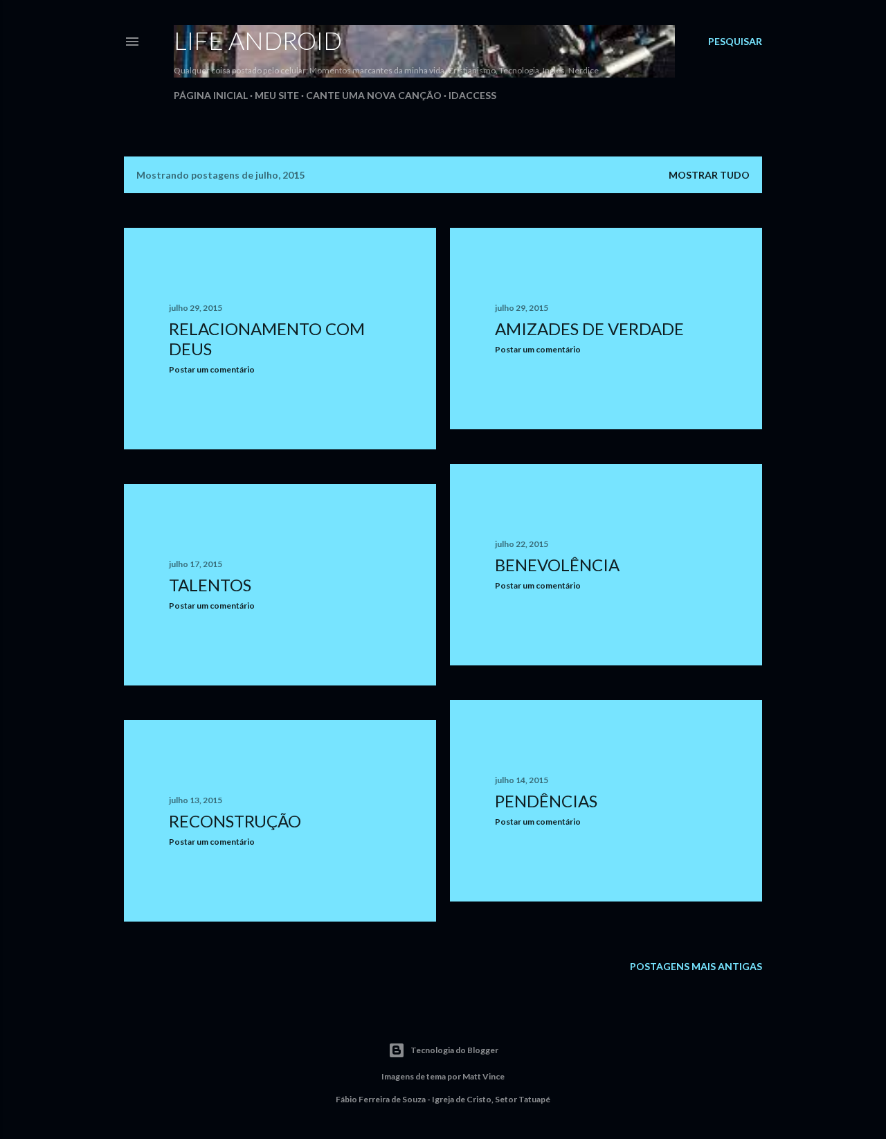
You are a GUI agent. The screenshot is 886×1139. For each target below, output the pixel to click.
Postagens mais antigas (696, 966)
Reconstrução (235, 821)
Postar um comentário (212, 369)
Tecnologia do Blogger (454, 1050)
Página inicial (211, 95)
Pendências (546, 801)
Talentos (210, 585)
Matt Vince (483, 1076)
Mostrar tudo (709, 175)
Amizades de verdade (589, 329)
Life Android (258, 40)
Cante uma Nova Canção (374, 95)
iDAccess (472, 95)
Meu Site (277, 95)
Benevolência (557, 565)
